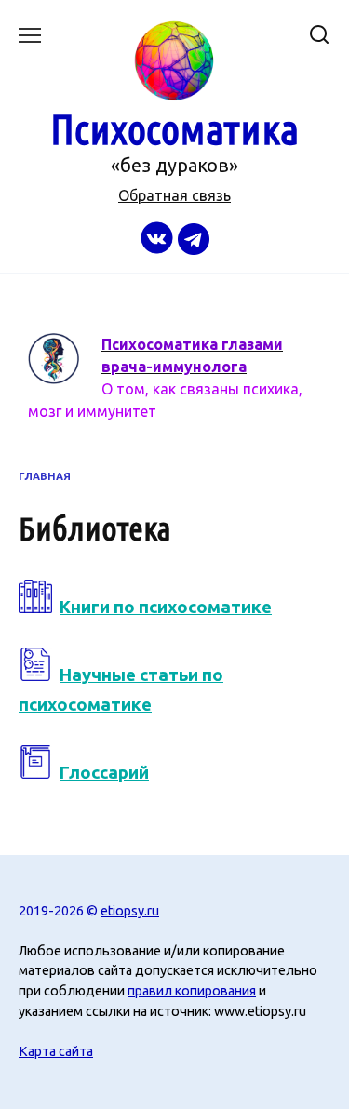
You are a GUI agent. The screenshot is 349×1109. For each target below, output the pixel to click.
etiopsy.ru (130, 910)
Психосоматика (174, 129)
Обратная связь (174, 195)
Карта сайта (56, 1051)
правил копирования (192, 990)
